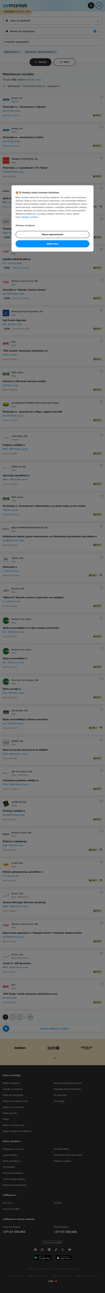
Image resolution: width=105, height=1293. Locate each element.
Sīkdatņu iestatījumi (25, 225)
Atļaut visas (52, 243)
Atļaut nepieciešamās (52, 234)
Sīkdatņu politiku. (29, 217)
